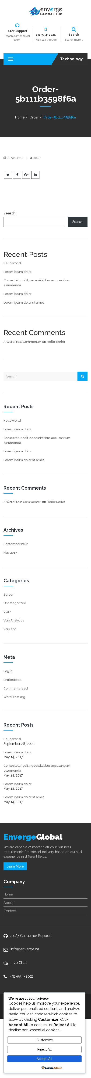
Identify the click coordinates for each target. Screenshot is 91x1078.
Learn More (15, 866)
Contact (10, 911)
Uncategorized (15, 603)
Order (34, 117)
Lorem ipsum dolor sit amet (24, 302)
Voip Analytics (14, 620)
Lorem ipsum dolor (18, 272)
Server (9, 594)
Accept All (44, 1059)
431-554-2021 (22, 976)
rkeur (36, 158)
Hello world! (12, 263)
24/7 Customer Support (31, 935)
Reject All (44, 1049)
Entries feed (12, 680)
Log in (8, 671)
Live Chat (18, 962)
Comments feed (16, 688)
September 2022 (16, 544)
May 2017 (10, 552)
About (8, 903)
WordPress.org (14, 697)
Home (19, 117)
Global (33, 836)
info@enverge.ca (24, 949)
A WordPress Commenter (22, 341)
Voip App (10, 629)
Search (9, 213)
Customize (44, 1040)
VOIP (7, 611)
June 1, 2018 (15, 158)
